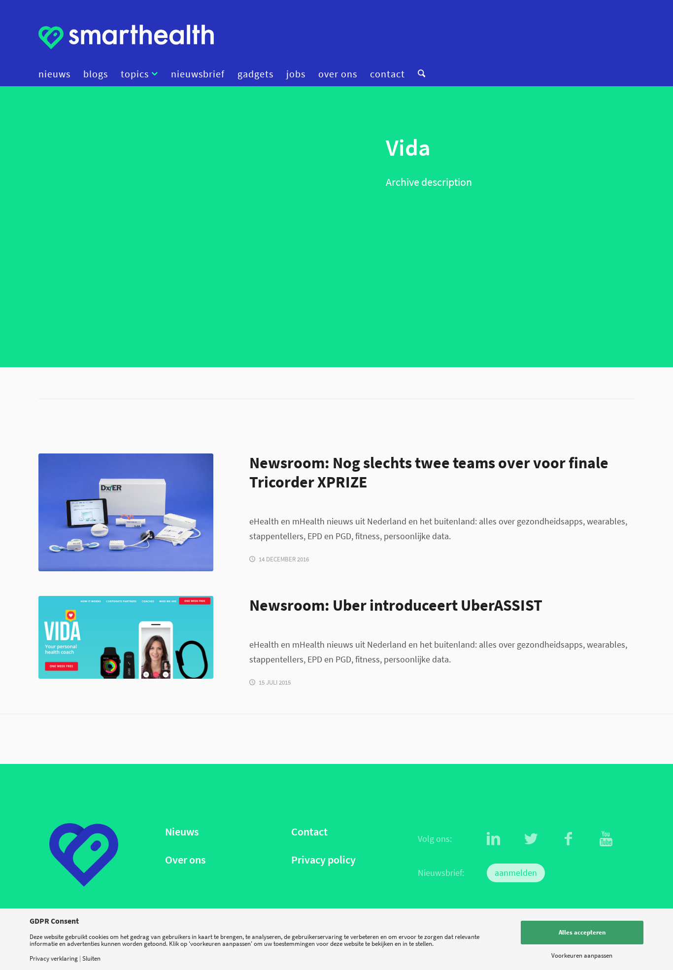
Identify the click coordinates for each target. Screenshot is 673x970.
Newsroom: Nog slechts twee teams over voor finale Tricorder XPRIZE (428, 472)
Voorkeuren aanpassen (581, 955)
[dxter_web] (125, 512)
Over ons (185, 859)
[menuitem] (57, 74)
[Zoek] (418, 74)
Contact (309, 831)
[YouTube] (606, 839)
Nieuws (182, 831)
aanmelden (516, 872)
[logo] (126, 37)
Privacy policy (323, 859)
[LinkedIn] (493, 839)
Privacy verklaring (54, 958)
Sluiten (91, 958)
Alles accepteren (582, 932)
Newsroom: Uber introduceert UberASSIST (395, 605)
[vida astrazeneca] (125, 637)
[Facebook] (568, 839)
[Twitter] (531, 839)
